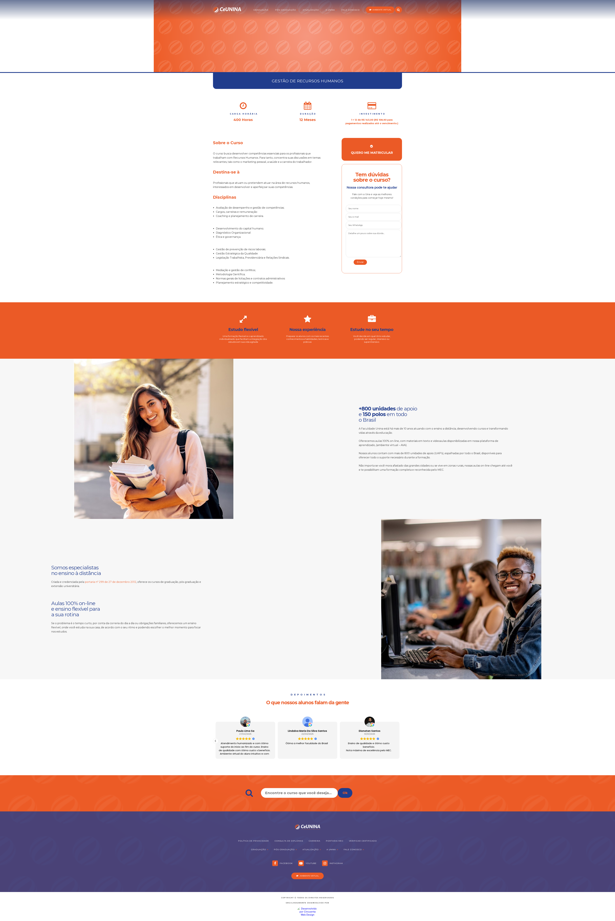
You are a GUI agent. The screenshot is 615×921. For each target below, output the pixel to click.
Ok (345, 793)
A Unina (330, 10)
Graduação (260, 10)
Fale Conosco (351, 10)
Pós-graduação (285, 10)
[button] (215, 741)
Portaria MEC (334, 841)
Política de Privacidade (253, 841)
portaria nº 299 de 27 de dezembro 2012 (110, 581)
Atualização (311, 10)
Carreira (314, 841)
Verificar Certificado (363, 841)
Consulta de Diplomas (289, 841)
